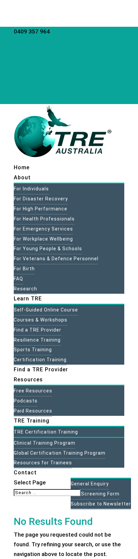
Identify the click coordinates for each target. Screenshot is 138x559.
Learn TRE (28, 298)
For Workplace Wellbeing (43, 239)
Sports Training (33, 349)
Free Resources (33, 390)
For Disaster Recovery (41, 198)
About (22, 177)
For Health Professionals (44, 218)
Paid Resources (33, 410)
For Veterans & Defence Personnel (56, 258)
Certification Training (40, 359)
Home (21, 167)
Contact (25, 472)
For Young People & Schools (48, 248)
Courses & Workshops (40, 319)
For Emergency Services (43, 228)
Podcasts (26, 400)
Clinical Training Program (44, 443)
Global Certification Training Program (60, 453)
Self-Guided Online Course (46, 309)
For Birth (24, 268)
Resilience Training (37, 340)
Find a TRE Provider (37, 330)
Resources (28, 379)
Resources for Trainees (43, 462)
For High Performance (40, 208)
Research (25, 288)
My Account (29, 80)
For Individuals (31, 188)
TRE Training (32, 420)
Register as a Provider (42, 89)
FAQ (18, 278)
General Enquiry (90, 483)
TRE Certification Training (46, 432)
